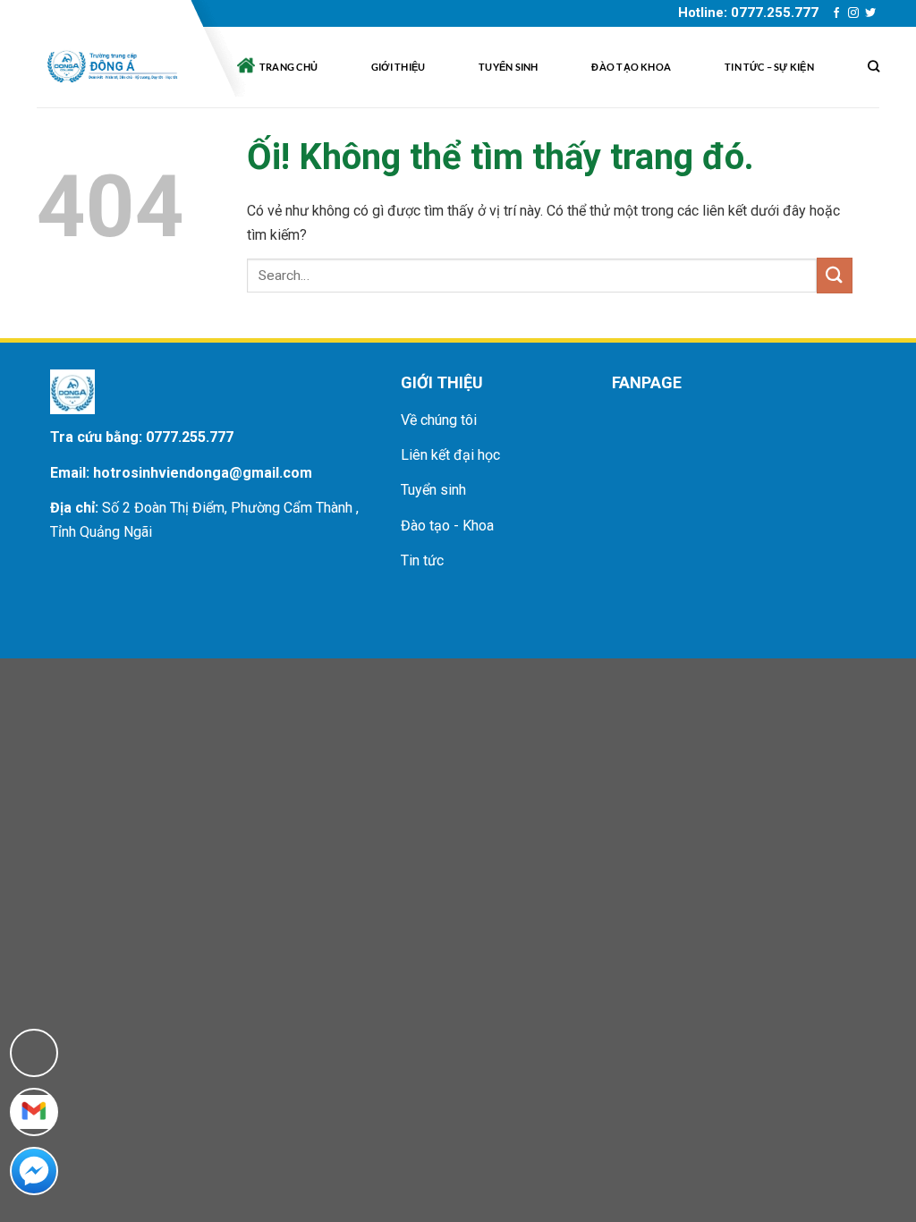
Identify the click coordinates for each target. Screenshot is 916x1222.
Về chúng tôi (439, 420)
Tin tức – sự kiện (769, 66)
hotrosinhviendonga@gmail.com (202, 472)
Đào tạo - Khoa (447, 525)
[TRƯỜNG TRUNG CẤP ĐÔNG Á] (110, 66)
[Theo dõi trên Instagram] (853, 13)
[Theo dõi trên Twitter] (870, 13)
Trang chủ (288, 66)
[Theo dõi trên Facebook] (836, 13)
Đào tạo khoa (631, 66)
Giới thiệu (398, 66)
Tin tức (422, 560)
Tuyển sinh (508, 66)
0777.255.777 (189, 437)
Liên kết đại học (450, 454)
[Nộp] (834, 275)
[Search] (873, 67)
